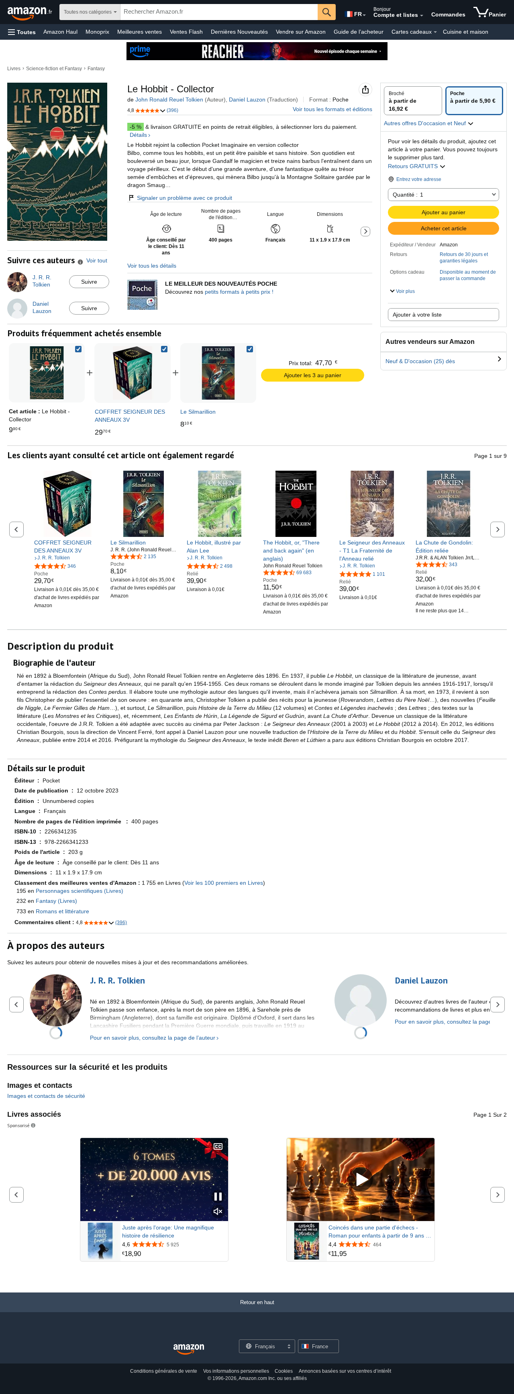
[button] (21, 32)
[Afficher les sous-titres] (218, 1147)
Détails (138, 135)
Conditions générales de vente (163, 1371)
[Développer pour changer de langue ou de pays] (364, 15)
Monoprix (97, 31)
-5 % (135, 127)
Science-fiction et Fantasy (54, 68)
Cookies (284, 1371)
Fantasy (96, 68)
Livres (13, 68)
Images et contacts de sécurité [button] (46, 1096)
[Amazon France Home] (188, 1349)
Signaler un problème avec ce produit (184, 198)
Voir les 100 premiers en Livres (223, 883)
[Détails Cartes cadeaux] (435, 32)
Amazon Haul (60, 31)
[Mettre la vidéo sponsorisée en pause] (218, 1197)
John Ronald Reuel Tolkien (169, 99)
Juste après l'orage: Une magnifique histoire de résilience (168, 1231)
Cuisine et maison (465, 31)
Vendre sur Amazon (301, 31)
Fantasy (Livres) (56, 901)
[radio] (413, 101)
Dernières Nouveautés (239, 31)
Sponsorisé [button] (18, 1125)
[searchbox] (219, 12)
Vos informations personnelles (236, 1371)
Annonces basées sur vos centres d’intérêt (345, 1371)
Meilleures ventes (139, 31)
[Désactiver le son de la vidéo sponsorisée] (218, 1212)
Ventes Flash (186, 31)
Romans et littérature (62, 911)
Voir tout (96, 260)
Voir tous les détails (151, 265)
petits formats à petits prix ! (239, 292)
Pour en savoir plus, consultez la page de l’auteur (152, 1037)
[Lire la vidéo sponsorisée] (360, 1179)
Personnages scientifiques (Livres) (79, 891)
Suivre (89, 281)
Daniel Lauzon (247, 99)
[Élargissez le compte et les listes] (421, 15)
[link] (132, 373)
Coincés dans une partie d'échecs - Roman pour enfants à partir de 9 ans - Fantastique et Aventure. (378, 1232)
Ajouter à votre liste (417, 314)
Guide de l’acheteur (358, 31)
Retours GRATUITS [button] (413, 166)
